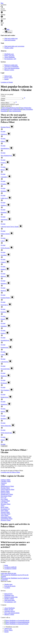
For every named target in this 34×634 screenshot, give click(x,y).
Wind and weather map (11, 38)
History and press (9, 55)
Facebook (26, 620)
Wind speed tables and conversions (14, 46)
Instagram (26, 622)
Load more (4, 446)
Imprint (6, 79)
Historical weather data (10, 65)
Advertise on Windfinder (11, 66)
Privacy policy (8, 77)
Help (8, 29)
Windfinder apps (9, 54)
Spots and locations (9, 40)
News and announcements (11, 68)
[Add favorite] (12, 126)
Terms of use (8, 76)
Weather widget (8, 48)
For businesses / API (10, 59)
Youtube (26, 624)
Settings (9, 32)
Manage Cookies (9, 70)
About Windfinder (9, 57)
